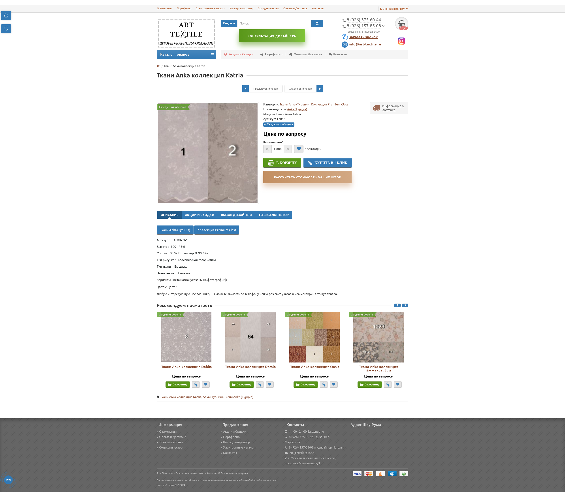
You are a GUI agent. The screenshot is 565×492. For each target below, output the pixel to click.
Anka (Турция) (213, 397)
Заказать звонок (363, 37)
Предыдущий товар (265, 88)
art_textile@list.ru (302, 452)
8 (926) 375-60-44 (301, 437)
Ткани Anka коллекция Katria (181, 397)
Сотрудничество (268, 8)
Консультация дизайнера (272, 36)
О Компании (164, 8)
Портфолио (184, 8)
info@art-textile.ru (365, 44)
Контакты (318, 8)
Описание (169, 215)
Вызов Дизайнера (236, 215)
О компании (168, 431)
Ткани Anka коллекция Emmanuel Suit (378, 369)
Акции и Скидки (241, 54)
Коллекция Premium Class (329, 104)
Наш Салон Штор (274, 215)
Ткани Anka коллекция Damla (250, 367)
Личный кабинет (171, 442)
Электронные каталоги (210, 8)
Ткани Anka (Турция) (294, 104)
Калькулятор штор (241, 8)
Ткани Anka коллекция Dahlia (186, 367)
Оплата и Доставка (295, 8)
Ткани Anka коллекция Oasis (314, 367)
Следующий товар (300, 88)
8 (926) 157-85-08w (302, 447)
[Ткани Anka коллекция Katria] (208, 153)
